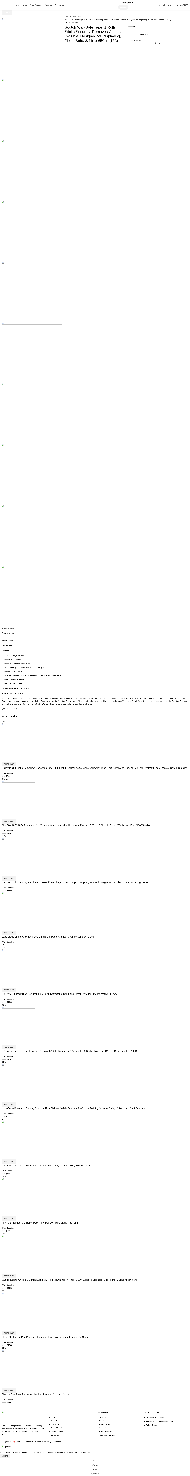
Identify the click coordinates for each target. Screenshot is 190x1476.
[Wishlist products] (173, 5)
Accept (5, 1456)
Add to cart (144, 34)
